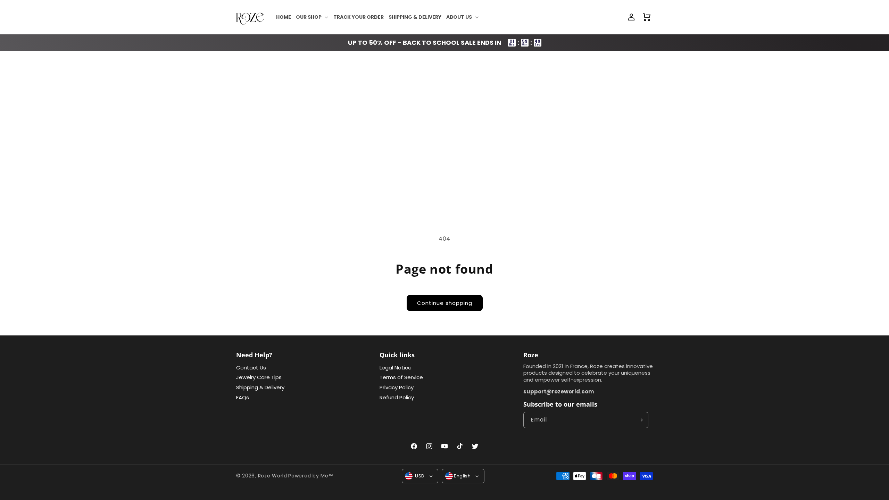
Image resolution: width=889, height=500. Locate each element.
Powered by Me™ (310, 475)
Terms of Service (401, 377)
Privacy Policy (397, 387)
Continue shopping (444, 303)
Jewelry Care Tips (259, 377)
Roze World (272, 475)
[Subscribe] (640, 420)
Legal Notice (396, 367)
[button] (312, 17)
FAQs (242, 397)
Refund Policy (397, 397)
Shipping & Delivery (260, 387)
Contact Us (251, 367)
